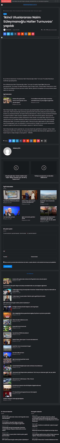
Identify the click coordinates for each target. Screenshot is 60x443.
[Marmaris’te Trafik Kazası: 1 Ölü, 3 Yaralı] (7, 381)
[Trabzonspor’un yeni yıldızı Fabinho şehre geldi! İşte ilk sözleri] (7, 298)
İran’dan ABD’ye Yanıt (9, 217)
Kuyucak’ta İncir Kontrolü (19, 326)
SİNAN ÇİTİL (8, 29)
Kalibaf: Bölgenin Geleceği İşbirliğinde (13, 398)
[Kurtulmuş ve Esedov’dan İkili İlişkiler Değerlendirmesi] (7, 387)
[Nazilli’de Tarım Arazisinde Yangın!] (48, 195)
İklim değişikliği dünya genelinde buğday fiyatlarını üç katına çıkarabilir (31, 313)
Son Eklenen (30, 273)
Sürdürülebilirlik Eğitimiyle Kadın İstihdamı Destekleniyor (28, 366)
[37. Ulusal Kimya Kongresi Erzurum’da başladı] (7, 394)
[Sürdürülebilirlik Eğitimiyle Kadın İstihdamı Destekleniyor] (7, 368)
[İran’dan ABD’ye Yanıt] (11, 211)
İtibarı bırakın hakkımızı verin (20, 320)
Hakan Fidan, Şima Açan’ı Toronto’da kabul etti (28, 201)
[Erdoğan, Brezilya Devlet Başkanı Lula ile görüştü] (7, 309)
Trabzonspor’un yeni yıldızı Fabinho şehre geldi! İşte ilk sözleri (29, 296)
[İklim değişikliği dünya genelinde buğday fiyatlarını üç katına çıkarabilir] (7, 315)
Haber (11, 10)
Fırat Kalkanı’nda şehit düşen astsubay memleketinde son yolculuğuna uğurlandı (25, 285)
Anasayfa (6, 10)
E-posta (5, 256)
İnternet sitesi (34, 256)
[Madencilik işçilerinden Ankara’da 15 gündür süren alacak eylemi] (7, 100)
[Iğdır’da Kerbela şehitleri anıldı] (30, 211)
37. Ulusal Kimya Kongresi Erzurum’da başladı (25, 392)
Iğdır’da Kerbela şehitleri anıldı (28, 217)
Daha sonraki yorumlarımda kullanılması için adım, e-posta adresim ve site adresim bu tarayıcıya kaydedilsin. (30, 262)
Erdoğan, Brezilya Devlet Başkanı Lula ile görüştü (25, 306)
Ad (4, 251)
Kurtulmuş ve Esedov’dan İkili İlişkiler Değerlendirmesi (27, 385)
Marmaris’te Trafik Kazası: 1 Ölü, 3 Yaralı (23, 379)
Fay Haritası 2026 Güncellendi (11, 201)
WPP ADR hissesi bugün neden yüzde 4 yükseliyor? (16, 302)
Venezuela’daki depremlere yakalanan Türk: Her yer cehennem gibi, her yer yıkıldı (48, 218)
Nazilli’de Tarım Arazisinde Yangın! (47, 201)
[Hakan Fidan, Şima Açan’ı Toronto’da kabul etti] (30, 195)
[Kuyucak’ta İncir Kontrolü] (7, 328)
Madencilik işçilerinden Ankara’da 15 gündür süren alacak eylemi (20, 100)
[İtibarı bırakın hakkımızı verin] (7, 322)
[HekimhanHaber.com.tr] (30, 5)
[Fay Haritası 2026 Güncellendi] (11, 195)
